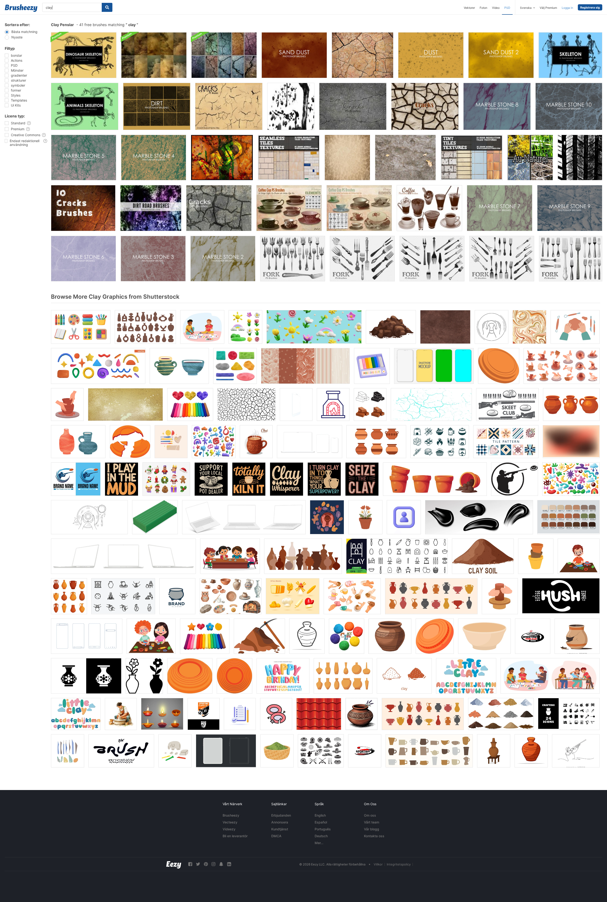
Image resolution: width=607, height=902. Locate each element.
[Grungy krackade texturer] (224, 55)
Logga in (567, 7)
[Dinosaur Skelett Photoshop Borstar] (83, 55)
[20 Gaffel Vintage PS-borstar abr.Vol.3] (362, 258)
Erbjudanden (281, 815)
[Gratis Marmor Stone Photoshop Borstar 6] (83, 258)
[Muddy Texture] (405, 157)
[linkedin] (229, 864)
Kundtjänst (279, 829)
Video (496, 7)
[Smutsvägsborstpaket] (150, 208)
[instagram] (213, 864)
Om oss (370, 815)
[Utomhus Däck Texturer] (580, 157)
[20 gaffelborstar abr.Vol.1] (570, 258)
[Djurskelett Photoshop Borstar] (84, 106)
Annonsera (279, 822)
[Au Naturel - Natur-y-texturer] (530, 157)
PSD (507, 7)
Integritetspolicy (399, 864)
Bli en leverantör (235, 836)
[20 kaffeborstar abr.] (429, 208)
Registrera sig (590, 7)
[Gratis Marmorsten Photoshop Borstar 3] (153, 258)
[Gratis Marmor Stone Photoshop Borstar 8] (497, 106)
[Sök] (107, 7)
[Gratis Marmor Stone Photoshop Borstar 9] (569, 208)
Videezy (229, 829)
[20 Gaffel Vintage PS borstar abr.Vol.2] (292, 258)
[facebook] (190, 864)
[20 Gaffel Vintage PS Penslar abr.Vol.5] (501, 258)
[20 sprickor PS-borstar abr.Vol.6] (425, 106)
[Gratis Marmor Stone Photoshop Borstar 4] (153, 157)
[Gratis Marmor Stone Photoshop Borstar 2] (222, 258)
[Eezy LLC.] (173, 864)
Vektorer (469, 7)
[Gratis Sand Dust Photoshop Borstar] (294, 55)
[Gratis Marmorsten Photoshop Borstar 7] (499, 208)
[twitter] (198, 864)
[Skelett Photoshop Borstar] (570, 55)
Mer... (319, 843)
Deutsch (321, 836)
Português (323, 829)
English (320, 815)
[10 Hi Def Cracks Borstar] (83, 208)
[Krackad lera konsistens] (362, 55)
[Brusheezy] (21, 8)
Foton (483, 7)
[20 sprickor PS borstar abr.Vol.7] (219, 208)
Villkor (378, 864)
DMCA (276, 836)
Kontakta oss (374, 836)
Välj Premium (548, 7)
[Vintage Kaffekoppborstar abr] (359, 208)
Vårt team (371, 822)
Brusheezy (231, 815)
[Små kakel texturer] (472, 157)
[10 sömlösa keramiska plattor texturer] (289, 157)
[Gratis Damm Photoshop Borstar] (431, 55)
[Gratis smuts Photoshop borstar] (156, 106)
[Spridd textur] (347, 157)
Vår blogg (371, 829)
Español (321, 822)
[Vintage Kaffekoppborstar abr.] (289, 208)
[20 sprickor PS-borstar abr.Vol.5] (352, 106)
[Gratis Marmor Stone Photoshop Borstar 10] (568, 106)
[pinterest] (206, 864)
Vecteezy (230, 822)
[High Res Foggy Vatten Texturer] (154, 55)
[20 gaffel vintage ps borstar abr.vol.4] (432, 258)
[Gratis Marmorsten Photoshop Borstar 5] (83, 157)
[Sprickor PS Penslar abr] (228, 106)
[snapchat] (221, 864)
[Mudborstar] (222, 157)
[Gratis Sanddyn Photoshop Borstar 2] (501, 55)
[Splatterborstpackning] (290, 106)
